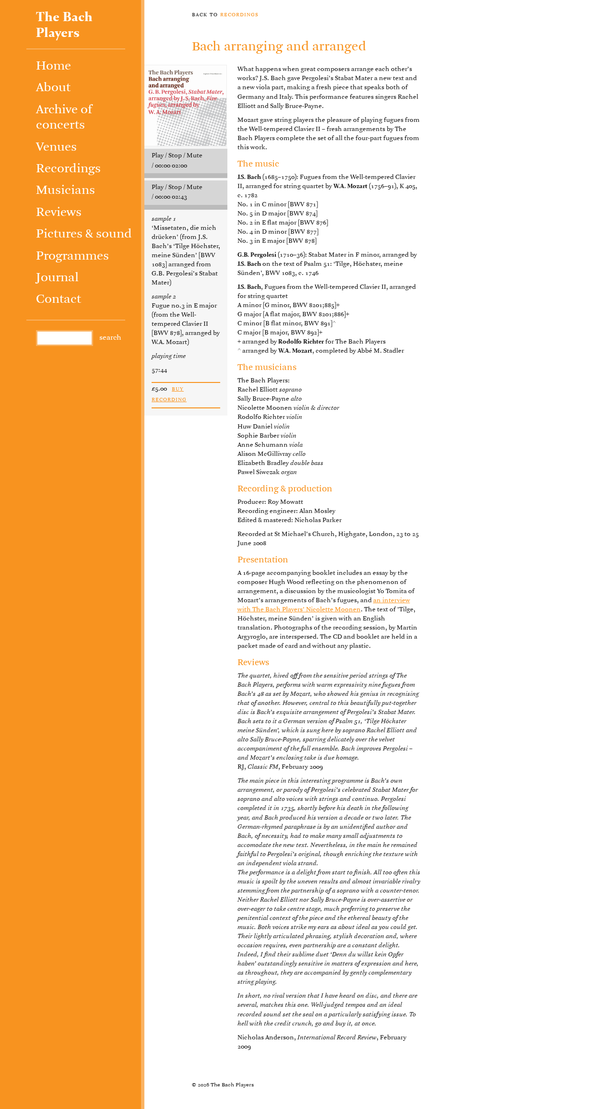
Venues (56, 147)
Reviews (59, 212)
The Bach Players (64, 25)
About (53, 88)
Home (53, 66)
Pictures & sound (84, 234)
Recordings (68, 169)
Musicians (65, 190)
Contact (58, 299)
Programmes (72, 256)
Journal (57, 278)
